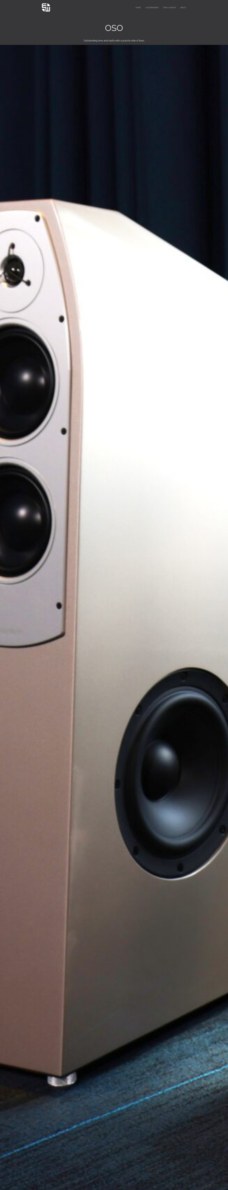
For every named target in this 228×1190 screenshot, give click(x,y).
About (183, 7)
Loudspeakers (151, 7)
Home (138, 7)
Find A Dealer (169, 7)
